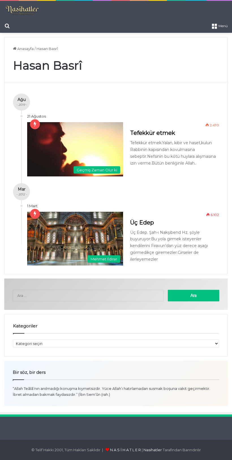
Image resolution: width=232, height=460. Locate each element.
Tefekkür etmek (152, 132)
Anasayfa (25, 48)
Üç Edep (142, 222)
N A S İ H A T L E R (125, 450)
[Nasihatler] (22, 10)
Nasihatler (152, 450)
